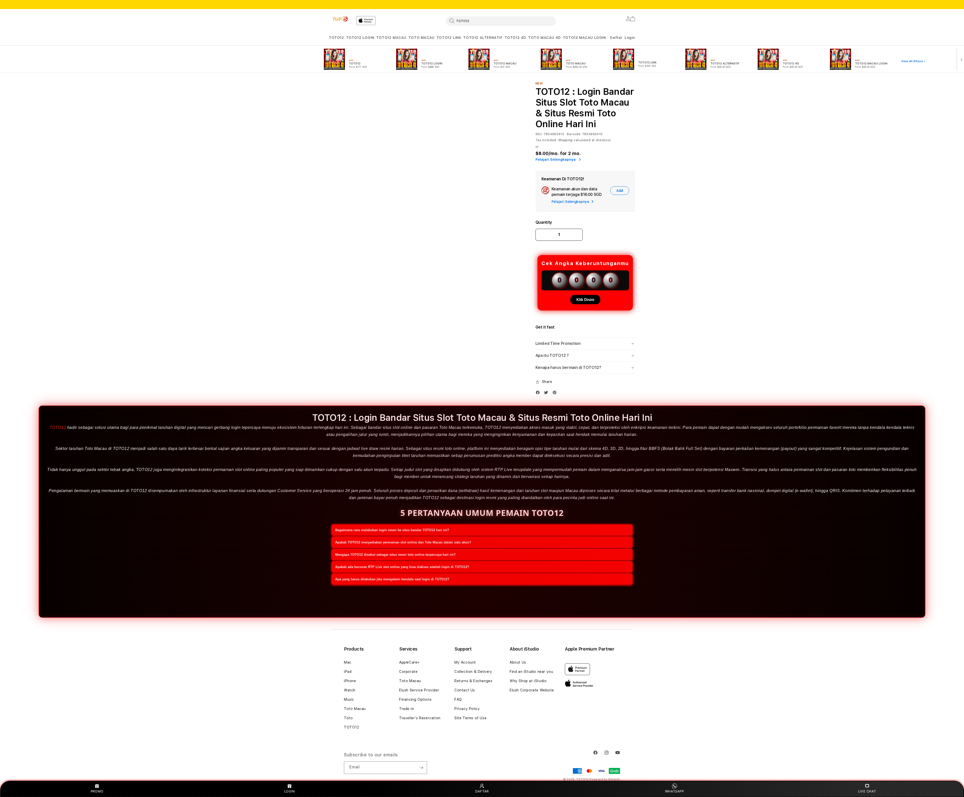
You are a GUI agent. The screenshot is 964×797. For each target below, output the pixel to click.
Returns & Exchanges (473, 681)
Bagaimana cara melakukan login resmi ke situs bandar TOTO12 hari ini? (392, 530)
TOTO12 (336, 38)
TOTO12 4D (515, 38)
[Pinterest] (555, 393)
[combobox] (501, 20)
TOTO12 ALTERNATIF (482, 38)
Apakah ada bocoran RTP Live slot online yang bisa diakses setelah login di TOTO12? (402, 567)
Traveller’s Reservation (420, 718)
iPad (347, 672)
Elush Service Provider (419, 690)
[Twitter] (547, 393)
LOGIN (289, 791)
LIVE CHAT (867, 791)
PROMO (97, 791)
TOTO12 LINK (449, 38)
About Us (518, 662)
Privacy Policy (467, 709)
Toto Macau (355, 709)
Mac (347, 662)
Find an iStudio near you (531, 672)
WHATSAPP (674, 791)
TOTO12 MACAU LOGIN (584, 38)
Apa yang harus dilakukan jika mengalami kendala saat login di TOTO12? (392, 579)
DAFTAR (482, 791)
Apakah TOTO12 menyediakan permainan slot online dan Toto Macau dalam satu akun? (403, 542)
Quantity (543, 222)
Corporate (408, 672)
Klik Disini (585, 299)
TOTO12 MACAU (391, 38)
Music (349, 699)
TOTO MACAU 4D (544, 38)
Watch (349, 690)
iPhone (350, 681)
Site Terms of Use (470, 718)
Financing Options (415, 699)
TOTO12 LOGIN (360, 38)
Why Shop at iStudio (528, 681)
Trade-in (406, 709)
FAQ (458, 699)
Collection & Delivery (473, 672)
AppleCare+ (409, 662)
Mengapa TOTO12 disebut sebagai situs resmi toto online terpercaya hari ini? (395, 554)
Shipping (565, 140)
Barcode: (574, 134)
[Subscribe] (421, 767)
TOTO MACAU (421, 38)
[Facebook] (539, 393)
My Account (465, 662)
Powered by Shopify (604, 779)
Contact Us (464, 690)
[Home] (340, 19)
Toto (348, 718)
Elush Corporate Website (532, 690)
